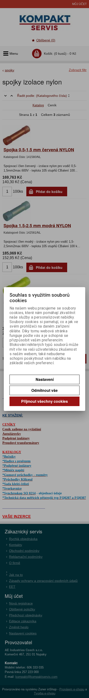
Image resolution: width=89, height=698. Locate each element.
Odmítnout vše (44, 390)
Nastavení (45, 379)
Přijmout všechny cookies (44, 401)
